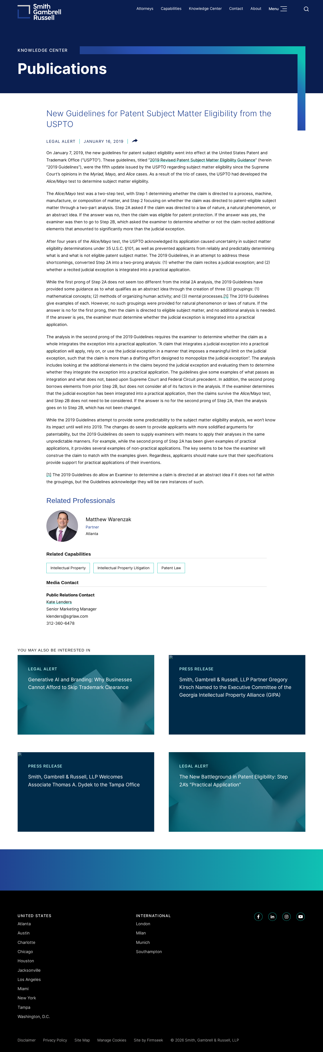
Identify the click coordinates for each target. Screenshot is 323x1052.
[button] (135, 141)
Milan (141, 932)
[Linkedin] (272, 916)
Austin (24, 932)
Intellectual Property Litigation (124, 568)
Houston (26, 960)
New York (27, 997)
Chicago (25, 951)
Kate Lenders (59, 601)
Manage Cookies (111, 1040)
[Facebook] (258, 916)
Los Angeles (29, 979)
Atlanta (92, 533)
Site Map (82, 1040)
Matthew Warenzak (108, 519)
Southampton (149, 951)
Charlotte (26, 942)
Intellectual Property (68, 568)
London (143, 923)
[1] (226, 296)
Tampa (24, 1007)
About (255, 8)
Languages (295, 8)
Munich (143, 942)
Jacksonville (29, 970)
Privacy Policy (55, 1040)
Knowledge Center (205, 8)
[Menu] (284, 9)
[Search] (306, 9)
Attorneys (144, 8)
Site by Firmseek (148, 1040)
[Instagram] (286, 916)
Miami (23, 988)
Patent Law (171, 568)
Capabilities (171, 8)
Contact (236, 8)
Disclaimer (27, 1040)
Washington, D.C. (34, 1016)
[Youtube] (300, 916)
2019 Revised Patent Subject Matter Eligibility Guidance (202, 159)
